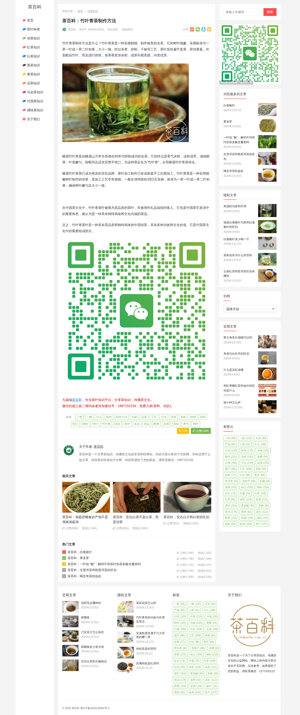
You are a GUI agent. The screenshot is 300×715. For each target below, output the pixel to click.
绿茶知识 (33, 38)
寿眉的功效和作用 (234, 206)
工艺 (154, 417)
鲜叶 (196, 423)
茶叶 (127, 423)
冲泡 (263, 450)
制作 (109, 417)
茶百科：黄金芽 (78, 558)
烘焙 (203, 417)
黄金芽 (227, 121)
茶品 (137, 423)
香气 (186, 423)
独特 (85, 423)
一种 (79, 417)
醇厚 (156, 423)
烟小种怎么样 (232, 402)
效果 (230, 475)
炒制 (193, 417)
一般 (89, 417)
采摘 (166, 423)
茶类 (246, 511)
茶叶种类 (33, 29)
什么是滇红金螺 (233, 369)
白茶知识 (33, 56)
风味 (176, 423)
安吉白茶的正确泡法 (94, 661)
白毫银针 (229, 105)
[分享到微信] (198, 29)
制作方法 (121, 417)
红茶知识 (33, 47)
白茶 (260, 493)
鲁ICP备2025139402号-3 (94, 708)
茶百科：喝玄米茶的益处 (84, 576)
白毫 (245, 493)
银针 (262, 517)
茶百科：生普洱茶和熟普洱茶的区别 (92, 570)
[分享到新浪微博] (192, 29)
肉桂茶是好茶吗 (146, 648)
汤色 (173, 417)
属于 (230, 468)
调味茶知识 (34, 110)
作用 (247, 450)
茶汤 (231, 511)
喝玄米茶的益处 (233, 171)
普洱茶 (231, 481)
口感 (231, 462)
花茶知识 (33, 83)
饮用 (246, 524)
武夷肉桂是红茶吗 (147, 663)
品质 (144, 417)
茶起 (147, 423)
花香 (262, 499)
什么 (99, 417)
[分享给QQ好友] (203, 29)
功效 (134, 417)
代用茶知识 (34, 101)
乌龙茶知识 (34, 92)
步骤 (265, 481)
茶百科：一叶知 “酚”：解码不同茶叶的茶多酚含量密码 (104, 564)
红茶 (230, 499)
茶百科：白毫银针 (80, 552)
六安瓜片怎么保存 (92, 632)
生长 (230, 493)
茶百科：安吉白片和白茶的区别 (186, 517)
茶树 (263, 505)
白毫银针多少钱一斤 (236, 239)
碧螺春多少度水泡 (92, 646)
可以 (247, 462)
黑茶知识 (33, 65)
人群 (245, 444)
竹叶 (95, 423)
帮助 (261, 468)
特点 (75, 423)
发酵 (262, 456)
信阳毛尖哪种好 (91, 603)
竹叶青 (106, 423)
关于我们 (33, 119)
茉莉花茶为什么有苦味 (237, 255)
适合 (262, 511)
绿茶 (117, 423)
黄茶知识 (33, 74)
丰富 (261, 438)
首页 (29, 20)
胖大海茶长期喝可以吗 (237, 337)
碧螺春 (85, 617)
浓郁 (183, 417)
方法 (164, 417)
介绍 (231, 450)
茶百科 (34, 6)
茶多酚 (247, 505)
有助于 (249, 481)
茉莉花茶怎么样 (146, 603)
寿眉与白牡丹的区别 (236, 353)
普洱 (259, 475)
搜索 (270, 12)
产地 (230, 444)
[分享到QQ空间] (209, 29)
